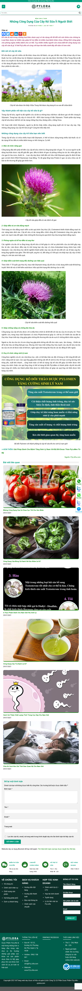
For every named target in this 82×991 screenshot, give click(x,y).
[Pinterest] (20, 34)
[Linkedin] (16, 34)
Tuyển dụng (49, 897)
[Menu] (3, 6)
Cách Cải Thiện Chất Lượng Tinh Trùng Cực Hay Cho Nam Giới (26, 715)
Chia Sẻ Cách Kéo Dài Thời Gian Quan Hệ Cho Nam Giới (23, 766)
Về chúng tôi (8, 884)
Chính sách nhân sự (11, 888)
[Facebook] (4, 34)
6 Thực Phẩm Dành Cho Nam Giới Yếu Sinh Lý (19, 613)
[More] (24, 34)
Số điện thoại (68, 893)
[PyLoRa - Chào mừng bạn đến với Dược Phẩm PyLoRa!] (41, 6)
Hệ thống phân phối (11, 898)
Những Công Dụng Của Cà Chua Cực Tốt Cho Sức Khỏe (23, 510)
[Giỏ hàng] (78, 6)
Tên (6, 807)
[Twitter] (8, 34)
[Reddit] (12, 34)
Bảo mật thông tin (30, 900)
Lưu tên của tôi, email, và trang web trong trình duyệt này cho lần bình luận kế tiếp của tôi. (41, 837)
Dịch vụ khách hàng (11, 902)
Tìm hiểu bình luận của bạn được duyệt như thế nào (56, 849)
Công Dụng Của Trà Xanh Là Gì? (15, 664)
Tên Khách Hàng (69, 884)
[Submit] (79, 13)
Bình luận (8, 789)
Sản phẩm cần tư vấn (70, 901)
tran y (51, 25)
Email (7, 817)
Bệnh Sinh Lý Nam (41, 18)
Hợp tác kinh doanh (52, 894)
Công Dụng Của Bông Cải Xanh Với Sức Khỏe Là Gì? (22, 561)
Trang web (8, 827)
